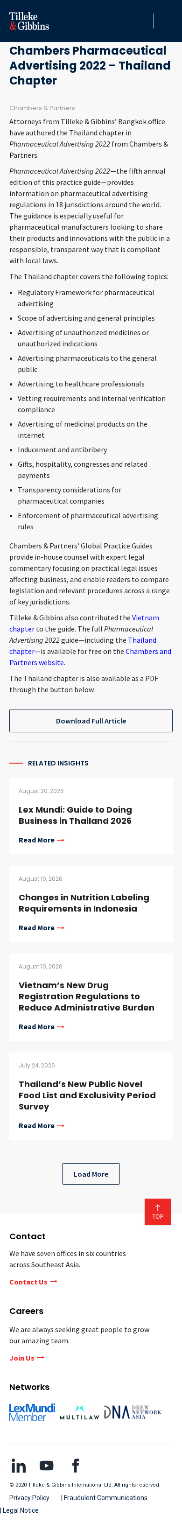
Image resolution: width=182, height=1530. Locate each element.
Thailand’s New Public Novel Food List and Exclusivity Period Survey (87, 1095)
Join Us (22, 1357)
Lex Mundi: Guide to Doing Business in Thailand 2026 (75, 815)
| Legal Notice (19, 1510)
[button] (144, 21)
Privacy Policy (29, 1498)
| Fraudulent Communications (104, 1498)
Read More (37, 840)
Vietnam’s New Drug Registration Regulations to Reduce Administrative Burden (86, 996)
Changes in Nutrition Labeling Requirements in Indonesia (84, 902)
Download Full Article (91, 720)
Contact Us (28, 1281)
